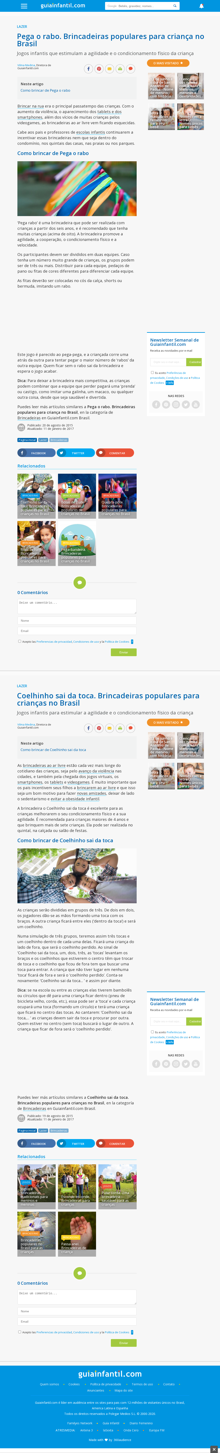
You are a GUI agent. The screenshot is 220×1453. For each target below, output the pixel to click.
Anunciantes (95, 1390)
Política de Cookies (117, 642)
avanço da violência (96, 771)
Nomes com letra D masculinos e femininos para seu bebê (160, 118)
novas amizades (91, 793)
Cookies (75, 1384)
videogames (78, 782)
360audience (122, 1440)
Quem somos (49, 1384)
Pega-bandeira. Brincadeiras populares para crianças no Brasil (75, 555)
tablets (56, 782)
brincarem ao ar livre (96, 787)
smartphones (29, 782)
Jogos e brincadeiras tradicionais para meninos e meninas (34, 1197)
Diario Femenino (141, 1423)
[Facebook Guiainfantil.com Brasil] (156, 405)
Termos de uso (142, 1384)
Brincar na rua (30, 106)
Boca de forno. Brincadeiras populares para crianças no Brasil (35, 555)
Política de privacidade (106, 1384)
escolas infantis (90, 132)
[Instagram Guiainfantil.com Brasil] (176, 405)
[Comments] (130, 69)
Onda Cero (131, 1430)
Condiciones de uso (86, 642)
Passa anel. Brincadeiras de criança (73, 1248)
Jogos (26, 1182)
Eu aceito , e (175, 378)
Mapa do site (124, 1390)
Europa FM (156, 1430)
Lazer (22, 26)
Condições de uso (177, 378)
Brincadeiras (29, 417)
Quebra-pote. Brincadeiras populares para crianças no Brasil (116, 508)
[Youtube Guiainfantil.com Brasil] (195, 405)
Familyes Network (79, 1423)
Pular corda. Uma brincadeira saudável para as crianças (115, 1198)
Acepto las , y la (75, 642)
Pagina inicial (27, 440)
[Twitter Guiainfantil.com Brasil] (186, 405)
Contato (169, 1384)
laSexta (108, 1430)
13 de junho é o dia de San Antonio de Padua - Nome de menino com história (161, 88)
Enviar (123, 652)
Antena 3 (86, 1430)
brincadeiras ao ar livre (44, 765)
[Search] (175, 6)
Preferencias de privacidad (54, 642)
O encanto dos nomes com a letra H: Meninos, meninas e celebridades (190, 88)
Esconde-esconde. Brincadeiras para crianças (75, 1200)
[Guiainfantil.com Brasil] (63, 7)
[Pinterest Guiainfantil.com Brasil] (166, 405)
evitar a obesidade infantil (75, 798)
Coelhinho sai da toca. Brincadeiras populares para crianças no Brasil (35, 508)
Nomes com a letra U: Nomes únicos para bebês (191, 121)
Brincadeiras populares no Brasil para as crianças (32, 1246)
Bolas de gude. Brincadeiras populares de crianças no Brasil (75, 508)
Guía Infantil (111, 1423)
